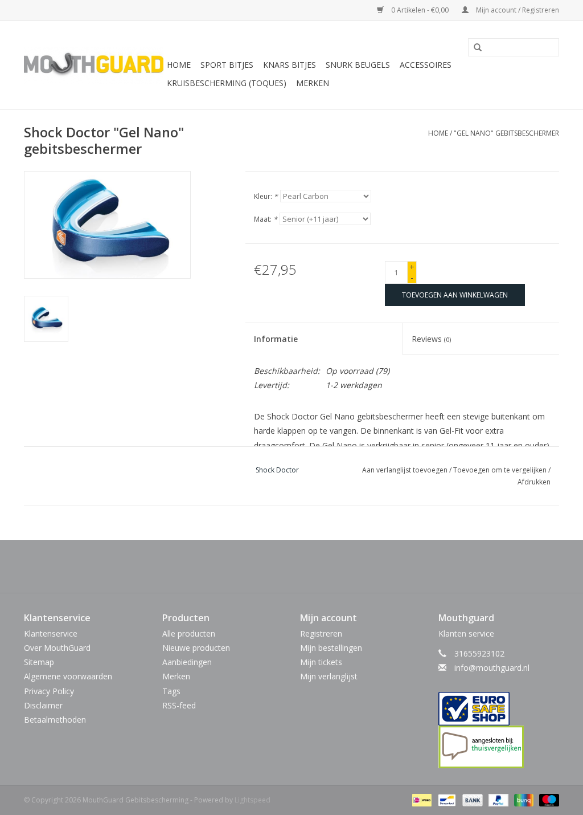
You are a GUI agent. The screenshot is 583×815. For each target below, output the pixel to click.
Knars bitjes (289, 64)
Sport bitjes (226, 64)
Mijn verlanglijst (329, 676)
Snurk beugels (358, 64)
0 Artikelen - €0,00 (419, 10)
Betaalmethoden (55, 719)
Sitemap (39, 662)
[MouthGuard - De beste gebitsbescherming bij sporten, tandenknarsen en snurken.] (93, 65)
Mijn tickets (321, 662)
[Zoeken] (473, 48)
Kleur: (266, 196)
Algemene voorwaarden (68, 676)
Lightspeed (252, 800)
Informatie (276, 338)
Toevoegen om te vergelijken (500, 470)
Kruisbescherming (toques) (226, 83)
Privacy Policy (49, 691)
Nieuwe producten (196, 647)
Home (179, 64)
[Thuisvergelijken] (499, 747)
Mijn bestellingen (331, 647)
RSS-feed (179, 705)
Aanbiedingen (187, 662)
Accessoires (425, 64)
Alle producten (188, 633)
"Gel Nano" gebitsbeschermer (506, 133)
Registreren (321, 633)
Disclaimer (43, 705)
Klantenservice (50, 633)
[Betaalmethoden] (420, 800)
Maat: (265, 219)
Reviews (431, 338)
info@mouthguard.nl (491, 667)
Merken (312, 83)
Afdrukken (534, 482)
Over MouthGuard (57, 647)
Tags (171, 691)
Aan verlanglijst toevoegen (404, 470)
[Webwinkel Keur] (499, 709)
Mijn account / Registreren (516, 10)
